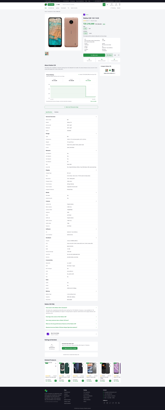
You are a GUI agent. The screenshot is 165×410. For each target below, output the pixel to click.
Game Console (74, 8)
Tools (86, 1)
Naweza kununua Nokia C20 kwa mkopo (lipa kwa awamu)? (61, 327)
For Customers (66, 1)
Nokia (54, 11)
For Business (72, 1)
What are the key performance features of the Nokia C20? (61, 323)
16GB (85, 33)
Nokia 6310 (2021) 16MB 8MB (64, 378)
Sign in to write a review (70, 348)
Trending (114, 8)
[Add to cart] (56, 381)
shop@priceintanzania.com (108, 1)
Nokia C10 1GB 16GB (118, 377)
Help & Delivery (87, 399)
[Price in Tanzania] (46, 4)
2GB (89, 28)
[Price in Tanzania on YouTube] (116, 403)
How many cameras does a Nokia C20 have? (57, 320)
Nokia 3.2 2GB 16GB (90, 377)
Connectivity (49, 260)
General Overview (50, 116)
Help (89, 1)
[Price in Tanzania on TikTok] (110, 403)
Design (47, 133)
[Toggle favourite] (118, 55)
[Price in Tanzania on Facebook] (104, 403)
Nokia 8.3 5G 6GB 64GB (51, 377)
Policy (85, 401)
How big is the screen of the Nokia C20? (56, 316)
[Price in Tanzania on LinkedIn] (119, 403)
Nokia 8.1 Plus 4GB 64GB (78, 377)
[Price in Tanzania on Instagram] (107, 403)
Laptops (57, 8)
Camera (48, 201)
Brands (118, 8)
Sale (46, 8)
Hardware (48, 237)
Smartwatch (63, 8)
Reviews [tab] (56, 112)
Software (48, 229)
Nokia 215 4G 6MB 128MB (104, 378)
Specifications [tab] (49, 112)
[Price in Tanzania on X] (113, 403)
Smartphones (51, 8)
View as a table (93, 101)
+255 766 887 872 (98, 1)
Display (48, 170)
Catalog (51, 4)
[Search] (104, 4)
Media (47, 192)
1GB (85, 28)
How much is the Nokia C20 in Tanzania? (56, 307)
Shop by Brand (67, 403)
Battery (48, 291)
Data (47, 279)
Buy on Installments (80, 1)
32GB (90, 33)
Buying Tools (86, 397)
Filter (58, 4)
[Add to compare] (115, 55)
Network (48, 150)
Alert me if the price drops (72, 107)
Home (46, 11)
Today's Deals (67, 401)
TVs (68, 8)
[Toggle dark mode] (107, 4)
